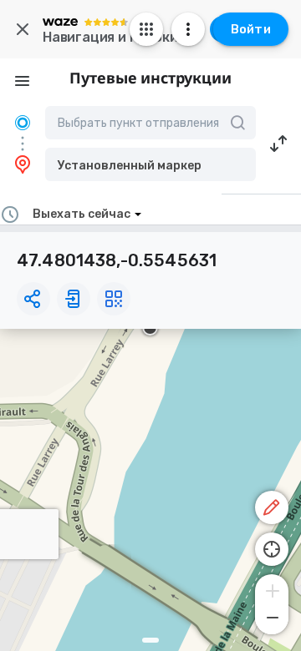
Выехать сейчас (81, 214)
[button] (150, 164)
